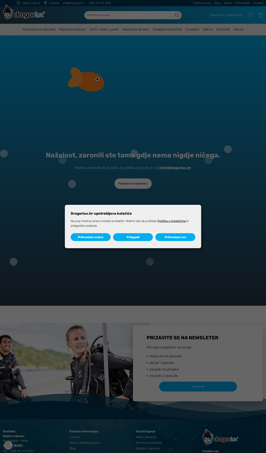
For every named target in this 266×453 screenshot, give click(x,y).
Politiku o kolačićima (172, 221)
